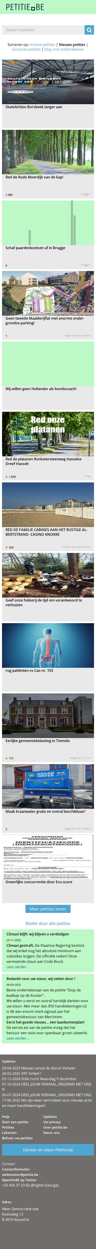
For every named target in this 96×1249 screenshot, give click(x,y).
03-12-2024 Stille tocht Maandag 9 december (39, 1078)
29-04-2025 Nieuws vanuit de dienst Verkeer (38, 1068)
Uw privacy (52, 1122)
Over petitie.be (55, 1127)
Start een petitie (15, 1122)
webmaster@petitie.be (20, 1174)
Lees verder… (17, 966)
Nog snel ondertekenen (64, 49)
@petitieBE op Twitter (19, 1180)
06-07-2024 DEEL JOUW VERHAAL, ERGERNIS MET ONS (46, 1094)
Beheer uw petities (17, 1138)
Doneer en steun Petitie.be (48, 1149)
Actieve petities (42, 44)
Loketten (9, 1132)
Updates (50, 1116)
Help (5, 1116)
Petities (8, 1127)
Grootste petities (26, 49)
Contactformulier (16, 1169)
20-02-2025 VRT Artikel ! (21, 1073)
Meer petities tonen (48, 909)
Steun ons (51, 1132)
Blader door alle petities (48, 923)
